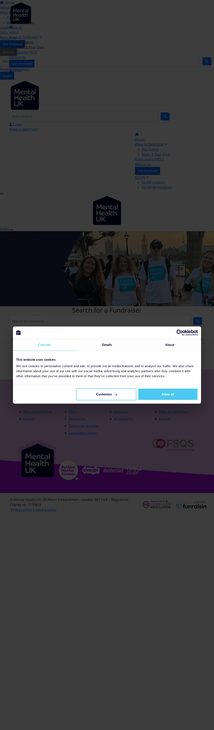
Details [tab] (107, 344)
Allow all (168, 394)
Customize (104, 394)
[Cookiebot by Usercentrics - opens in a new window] (179, 332)
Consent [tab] (44, 344)
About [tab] (169, 344)
